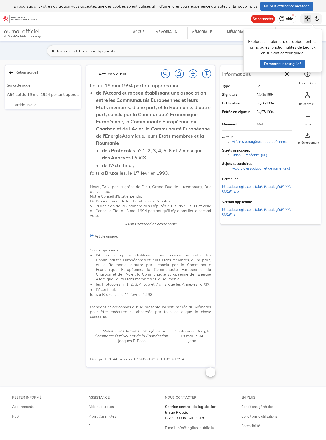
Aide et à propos (101, 407)
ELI (91, 426)
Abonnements (23, 407)
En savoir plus (245, 6)
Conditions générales (257, 407)
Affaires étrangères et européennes (259, 142)
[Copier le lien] (245, 179)
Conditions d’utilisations (259, 416)
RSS (15, 416)
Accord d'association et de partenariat (261, 168)
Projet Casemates (102, 416)
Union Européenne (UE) (249, 155)
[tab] (307, 77)
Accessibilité (250, 426)
